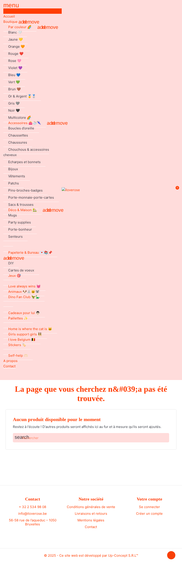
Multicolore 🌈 (19, 117)
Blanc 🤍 (15, 32)
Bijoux (13, 169)
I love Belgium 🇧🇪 (22, 339)
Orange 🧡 (16, 46)
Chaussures (17, 142)
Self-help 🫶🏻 (18, 355)
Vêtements (16, 176)
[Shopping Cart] (175, 190)
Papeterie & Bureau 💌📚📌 (30, 252)
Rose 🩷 (14, 61)
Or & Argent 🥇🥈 (22, 96)
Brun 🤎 (14, 89)
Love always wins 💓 (24, 286)
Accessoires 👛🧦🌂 (24, 123)
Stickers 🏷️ (17, 345)
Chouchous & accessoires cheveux (26, 152)
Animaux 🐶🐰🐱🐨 (24, 291)
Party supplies (19, 222)
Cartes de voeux (21, 270)
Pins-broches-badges (25, 190)
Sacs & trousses (21, 204)
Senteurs (15, 236)
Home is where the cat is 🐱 (30, 329)
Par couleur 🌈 (20, 27)
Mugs (12, 215)
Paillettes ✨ (18, 318)
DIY (11, 263)
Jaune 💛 (15, 39)
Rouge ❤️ (16, 53)
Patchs (13, 183)
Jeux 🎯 (14, 275)
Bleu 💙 (14, 75)
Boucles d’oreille (21, 128)
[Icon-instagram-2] (36, 533)
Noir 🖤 (14, 110)
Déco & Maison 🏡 (22, 210)
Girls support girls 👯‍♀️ (25, 334)
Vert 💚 (14, 82)
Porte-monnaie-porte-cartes (31, 197)
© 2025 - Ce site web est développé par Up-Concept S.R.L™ (91, 555)
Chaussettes (18, 135)
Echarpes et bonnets (24, 162)
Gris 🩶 (14, 103)
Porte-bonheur (20, 229)
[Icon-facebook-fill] (28, 533)
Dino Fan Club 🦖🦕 (24, 297)
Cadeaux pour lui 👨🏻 (24, 313)
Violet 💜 (15, 68)
